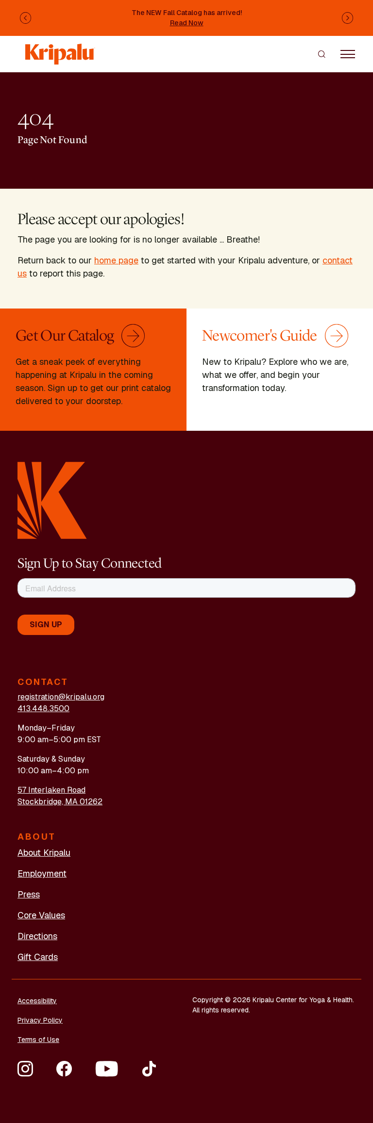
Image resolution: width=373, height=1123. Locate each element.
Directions (37, 936)
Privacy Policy (40, 1020)
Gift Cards (37, 956)
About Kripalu (43, 852)
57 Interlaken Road (51, 790)
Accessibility (37, 1000)
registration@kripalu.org (60, 697)
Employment (42, 873)
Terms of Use (38, 1039)
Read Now (186, 22)
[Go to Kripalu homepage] (52, 500)
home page (116, 260)
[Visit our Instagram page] (25, 1068)
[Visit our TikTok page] (149, 1068)
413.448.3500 (43, 708)
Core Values (41, 915)
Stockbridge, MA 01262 (59, 802)
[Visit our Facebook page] (64, 1068)
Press (28, 894)
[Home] (60, 49)
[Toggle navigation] (348, 54)
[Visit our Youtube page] (106, 1068)
